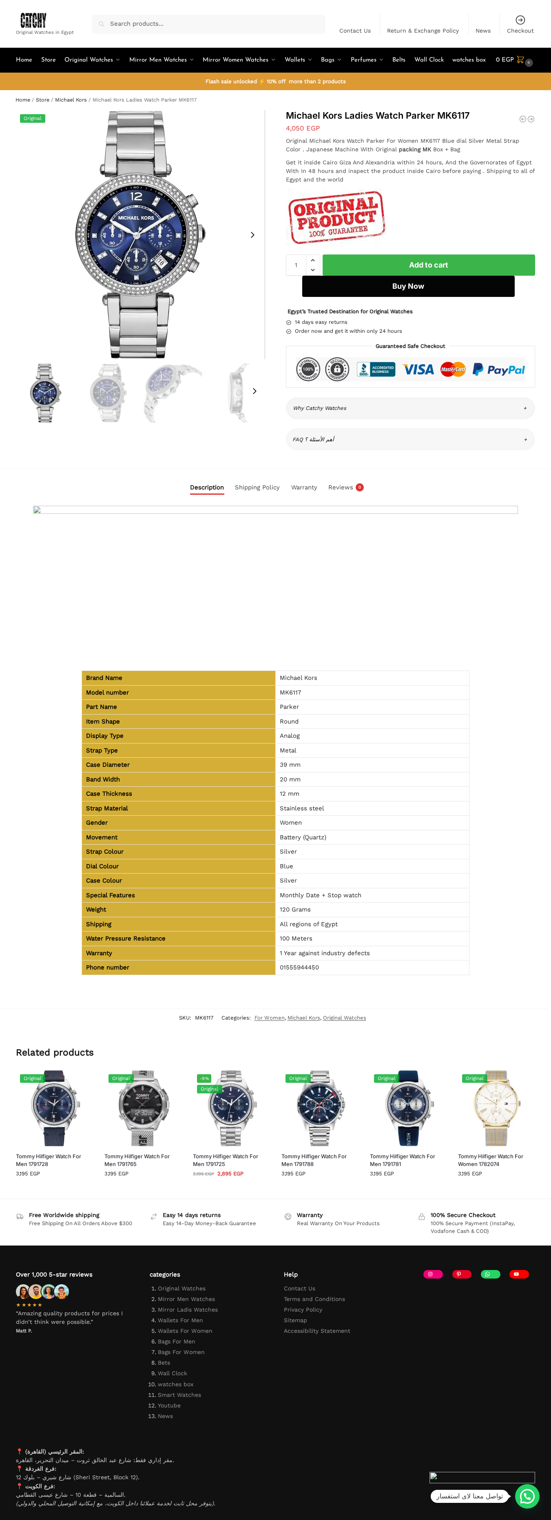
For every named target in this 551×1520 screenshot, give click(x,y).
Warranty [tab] (304, 487)
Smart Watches (179, 1395)
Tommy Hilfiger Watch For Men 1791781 (402, 1160)
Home (22, 100)
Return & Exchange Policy (423, 30)
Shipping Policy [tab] (257, 487)
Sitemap (295, 1320)
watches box (175, 1384)
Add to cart (428, 265)
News (483, 30)
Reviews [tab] (344, 487)
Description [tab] (207, 487)
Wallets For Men (180, 1320)
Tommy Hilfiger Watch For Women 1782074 (490, 1160)
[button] (515, 60)
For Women (269, 1018)
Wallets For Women (185, 1331)
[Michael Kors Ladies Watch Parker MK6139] (531, 119)
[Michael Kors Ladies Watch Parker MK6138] (523, 119)
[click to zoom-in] (140, 234)
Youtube (169, 1405)
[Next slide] (252, 234)
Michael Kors (71, 100)
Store (42, 100)
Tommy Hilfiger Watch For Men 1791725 (225, 1160)
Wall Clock (172, 1373)
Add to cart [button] (54, 1190)
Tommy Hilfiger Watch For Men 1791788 (314, 1160)
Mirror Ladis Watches (188, 1309)
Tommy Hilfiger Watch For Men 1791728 (48, 1160)
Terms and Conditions (314, 1299)
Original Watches (344, 1018)
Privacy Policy (303, 1309)
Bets (164, 1362)
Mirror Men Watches (186, 1299)
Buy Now (408, 286)
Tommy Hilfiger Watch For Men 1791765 (137, 1160)
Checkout (520, 30)
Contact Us (355, 30)
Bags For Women (181, 1352)
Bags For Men (176, 1341)
